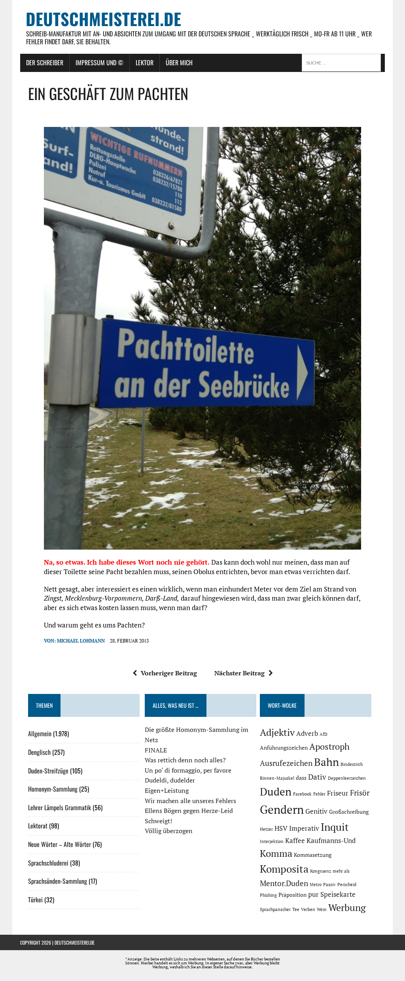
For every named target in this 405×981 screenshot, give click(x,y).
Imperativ (304, 828)
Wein (322, 909)
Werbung (347, 907)
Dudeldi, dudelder (170, 780)
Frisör (359, 793)
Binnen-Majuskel (277, 778)
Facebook (302, 794)
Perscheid (346, 884)
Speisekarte (338, 894)
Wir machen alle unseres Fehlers (190, 800)
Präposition (292, 894)
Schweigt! (158, 821)
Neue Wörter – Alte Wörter (59, 844)
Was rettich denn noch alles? (185, 760)
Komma (276, 853)
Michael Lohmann (81, 641)
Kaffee (295, 840)
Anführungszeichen (284, 747)
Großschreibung (349, 811)
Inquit (335, 827)
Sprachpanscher (275, 909)
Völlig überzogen (169, 830)
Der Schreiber (44, 62)
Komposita (284, 868)
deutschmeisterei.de (75, 942)
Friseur (337, 793)
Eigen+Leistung (167, 790)
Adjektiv (277, 732)
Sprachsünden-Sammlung (57, 881)
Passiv (329, 884)
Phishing (268, 895)
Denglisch (39, 752)
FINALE (156, 750)
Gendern (282, 809)
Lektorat (37, 825)
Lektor (144, 62)
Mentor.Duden (284, 883)
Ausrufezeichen (286, 763)
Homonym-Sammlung (53, 789)
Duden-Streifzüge (48, 770)
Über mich (179, 62)
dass (301, 777)
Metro (316, 884)
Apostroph (329, 746)
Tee (295, 909)
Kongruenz (320, 871)
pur (313, 894)
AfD (323, 734)
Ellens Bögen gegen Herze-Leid (189, 810)
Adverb (307, 733)
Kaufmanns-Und (331, 840)
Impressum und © (99, 62)
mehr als (341, 871)
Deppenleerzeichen (347, 778)
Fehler (319, 794)
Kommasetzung (312, 854)
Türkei (35, 899)
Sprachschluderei (48, 863)
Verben (308, 909)
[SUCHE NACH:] (343, 62)
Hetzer (266, 829)
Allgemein (39, 733)
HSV (281, 828)
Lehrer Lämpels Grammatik (59, 807)
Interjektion (272, 841)
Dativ (317, 777)
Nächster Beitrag (239, 673)
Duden (275, 791)
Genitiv (316, 811)
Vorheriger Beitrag (169, 673)
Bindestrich (352, 764)
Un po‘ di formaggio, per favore (188, 770)
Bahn (326, 762)
